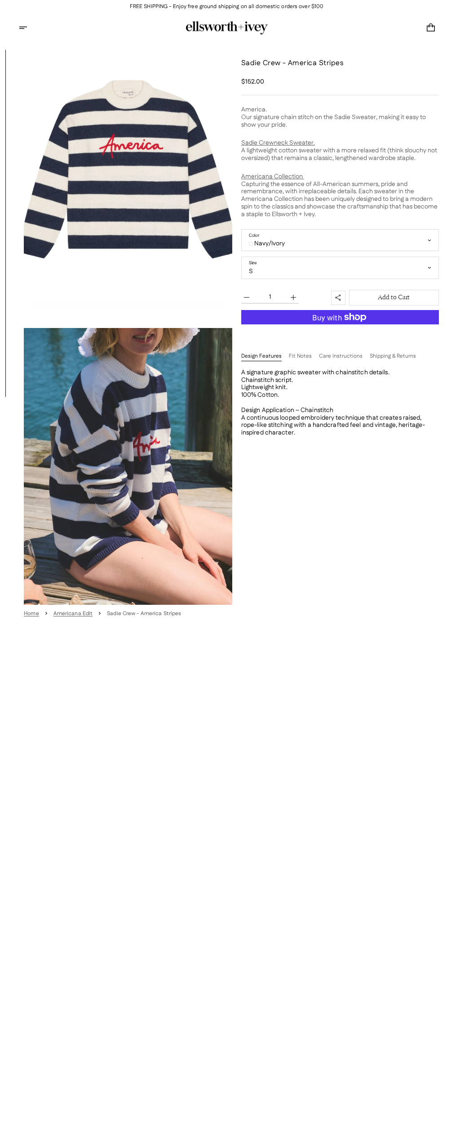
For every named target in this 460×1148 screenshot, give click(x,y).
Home (31, 614)
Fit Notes (300, 356)
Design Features (261, 356)
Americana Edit (73, 614)
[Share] (338, 298)
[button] (29, 27)
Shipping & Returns (393, 356)
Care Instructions (341, 356)
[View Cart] (430, 27)
